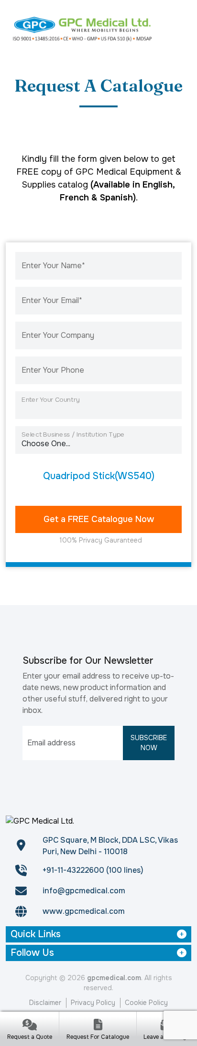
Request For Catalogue (97, 1037)
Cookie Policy (146, 1002)
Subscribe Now (149, 742)
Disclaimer (45, 1002)
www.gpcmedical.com (84, 911)
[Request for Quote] (29, 1026)
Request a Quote (29, 1037)
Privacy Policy (93, 1002)
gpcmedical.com (114, 977)
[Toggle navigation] (179, 28)
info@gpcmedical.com (84, 891)
